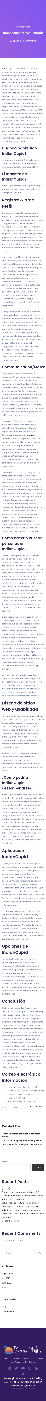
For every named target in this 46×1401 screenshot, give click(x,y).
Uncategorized (23, 26)
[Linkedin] (23, 1374)
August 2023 (7, 1273)
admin (16, 40)
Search (5, 1161)
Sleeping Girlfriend (10, 1220)
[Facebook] (10, 1368)
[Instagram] (30, 1368)
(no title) (6, 1188)
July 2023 (6, 1278)
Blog (4, 1306)
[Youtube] (23, 1368)
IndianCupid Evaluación (13, 1199)
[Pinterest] (36, 1368)
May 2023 (6, 1287)
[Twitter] (16, 1368)
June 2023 (6, 1283)
